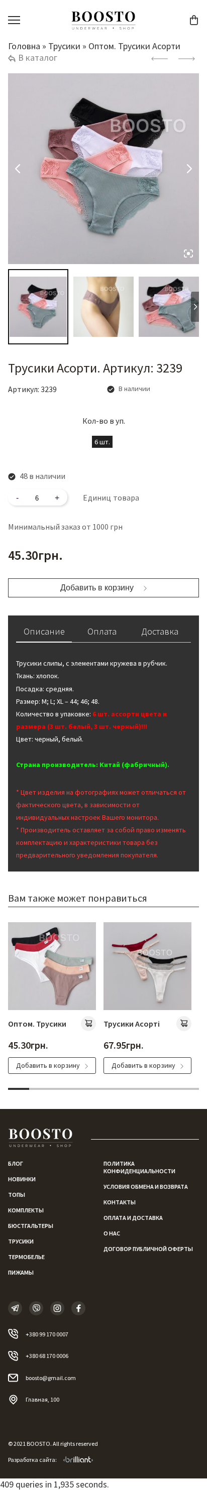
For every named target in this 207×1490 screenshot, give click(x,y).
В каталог (37, 57)
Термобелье (26, 1257)
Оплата (102, 631)
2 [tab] (39, 1089)
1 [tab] (18, 1089)
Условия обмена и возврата (146, 1186)
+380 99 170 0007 (47, 1334)
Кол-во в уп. (103, 421)
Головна (24, 46)
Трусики (64, 46)
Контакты (120, 1202)
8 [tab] (167, 1089)
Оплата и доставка (133, 1217)
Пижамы (21, 1272)
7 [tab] (145, 1089)
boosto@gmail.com (51, 1378)
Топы (16, 1194)
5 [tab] (103, 1089)
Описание (44, 631)
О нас (112, 1233)
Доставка (159, 631)
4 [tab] (82, 1089)
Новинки (22, 1179)
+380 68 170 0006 (47, 1355)
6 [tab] (124, 1089)
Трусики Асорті (132, 1024)
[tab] (44, 634)
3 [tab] (60, 1089)
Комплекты (26, 1210)
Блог (15, 1163)
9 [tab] (188, 1089)
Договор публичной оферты (148, 1249)
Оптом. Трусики (37, 1024)
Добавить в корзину (97, 587)
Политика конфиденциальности (139, 1167)
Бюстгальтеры (30, 1225)
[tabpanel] (52, 998)
